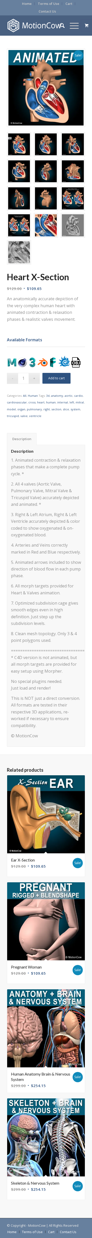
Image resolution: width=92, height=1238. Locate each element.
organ (21, 409)
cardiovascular (17, 402)
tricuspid (13, 416)
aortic (69, 396)
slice (66, 409)
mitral (80, 402)
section (56, 409)
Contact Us (47, 11)
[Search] (60, 25)
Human (33, 396)
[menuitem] (26, 3)
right (46, 409)
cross (32, 402)
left (72, 402)
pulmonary (34, 409)
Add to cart (56, 378)
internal (62, 402)
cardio (78, 396)
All (24, 396)
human (51, 402)
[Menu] (72, 25)
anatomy (57, 396)
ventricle (35, 416)
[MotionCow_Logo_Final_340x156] (38, 25)
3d (48, 396)
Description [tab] (21, 439)
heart (40, 402)
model (11, 409)
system (75, 409)
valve (24, 416)
